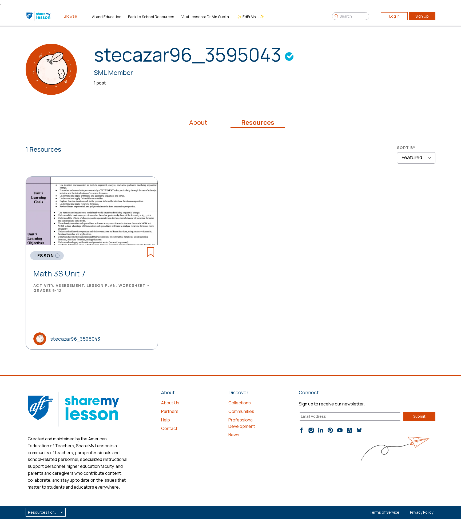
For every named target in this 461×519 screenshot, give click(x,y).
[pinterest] (330, 430)
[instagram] (311, 430)
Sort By (406, 147)
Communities (241, 411)
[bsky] (359, 430)
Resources (257, 122)
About (198, 122)
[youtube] (340, 430)
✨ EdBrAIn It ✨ (250, 16)
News (233, 435)
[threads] (349, 430)
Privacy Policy (421, 512)
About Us (170, 403)
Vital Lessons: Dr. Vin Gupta (205, 16)
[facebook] (301, 430)
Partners (169, 411)
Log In (394, 16)
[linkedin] (320, 430)
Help (165, 420)
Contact (169, 428)
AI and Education (106, 16)
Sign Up (422, 16)
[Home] (39, 16)
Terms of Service (384, 512)
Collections (239, 403)
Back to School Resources (151, 16)
